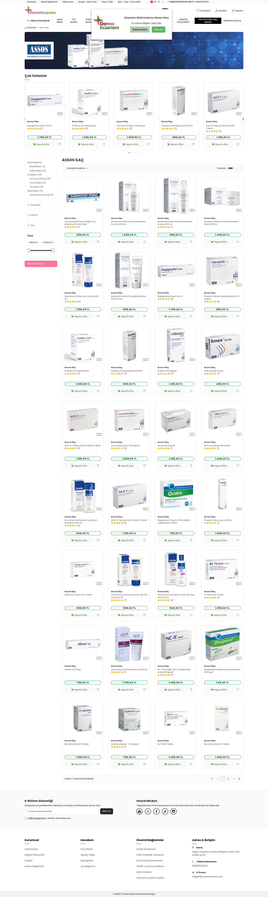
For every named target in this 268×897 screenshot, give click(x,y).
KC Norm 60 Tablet (214, 595)
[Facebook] (156, 811)
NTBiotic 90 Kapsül (167, 371)
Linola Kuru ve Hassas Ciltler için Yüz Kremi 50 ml (129, 596)
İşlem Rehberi (143, 872)
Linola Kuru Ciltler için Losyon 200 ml (81, 297)
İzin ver (158, 29)
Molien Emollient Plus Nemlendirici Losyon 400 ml (128, 223)
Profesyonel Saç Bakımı (208, 21)
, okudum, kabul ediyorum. (49, 818)
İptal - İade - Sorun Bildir (129, 1)
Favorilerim (86, 849)
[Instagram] (173, 811)
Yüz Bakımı (36, 186)
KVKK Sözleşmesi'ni (37, 818)
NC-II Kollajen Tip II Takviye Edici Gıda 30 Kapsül (174, 671)
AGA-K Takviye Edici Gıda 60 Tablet (83, 445)
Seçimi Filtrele (35, 263)
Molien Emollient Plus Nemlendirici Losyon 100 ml (175, 223)
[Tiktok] (165, 811)
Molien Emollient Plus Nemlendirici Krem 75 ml (128, 297)
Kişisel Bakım (35, 190)
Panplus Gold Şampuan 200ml (177, 126)
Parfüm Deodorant (183, 21)
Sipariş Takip (87, 854)
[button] (129, 152)
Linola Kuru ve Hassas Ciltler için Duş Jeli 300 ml (176, 596)
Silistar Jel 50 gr (73, 669)
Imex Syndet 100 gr (213, 371)
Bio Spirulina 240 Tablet (77, 744)
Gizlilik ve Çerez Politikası (150, 866)
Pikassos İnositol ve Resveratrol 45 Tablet (221, 297)
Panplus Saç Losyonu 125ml (218, 520)
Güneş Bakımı (89, 21)
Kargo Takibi (107, 1)
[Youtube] (139, 811)
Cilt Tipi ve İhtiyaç (40, 178)
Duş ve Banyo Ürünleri (42, 195)
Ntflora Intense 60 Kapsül (217, 445)
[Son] (239, 779)
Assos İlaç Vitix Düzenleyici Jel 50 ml (129, 669)
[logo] (40, 10)
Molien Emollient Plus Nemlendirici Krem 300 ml (221, 223)
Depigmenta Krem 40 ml (39, 126)
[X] (148, 811)
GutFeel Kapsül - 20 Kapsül (125, 744)
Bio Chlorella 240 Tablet (216, 744)
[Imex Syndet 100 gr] (222, 345)
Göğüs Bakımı (38, 170)
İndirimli (34, 215)
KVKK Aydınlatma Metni (149, 860)
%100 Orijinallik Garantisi (149, 854)
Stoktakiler (35, 205)
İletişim (28, 860)
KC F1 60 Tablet (165, 744)
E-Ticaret (124, 894)
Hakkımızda (68, 1)
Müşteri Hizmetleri (34, 854)
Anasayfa (31, 1)
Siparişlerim (86, 860)
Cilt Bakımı (73, 21)
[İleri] (234, 779)
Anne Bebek (60, 21)
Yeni (32, 225)
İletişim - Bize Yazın (87, 1)
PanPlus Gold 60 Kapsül (84, 126)
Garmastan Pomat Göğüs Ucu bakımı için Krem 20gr (80, 223)
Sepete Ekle (42, 144)
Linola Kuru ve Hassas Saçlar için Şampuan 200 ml (81, 521)
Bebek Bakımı (37, 166)
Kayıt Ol (107, 811)
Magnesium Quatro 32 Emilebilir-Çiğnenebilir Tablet (174, 521)
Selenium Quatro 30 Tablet (78, 595)
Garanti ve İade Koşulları (150, 877)
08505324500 (200, 865)
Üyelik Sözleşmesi (146, 849)
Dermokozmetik (232, 20)
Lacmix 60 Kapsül (166, 445)
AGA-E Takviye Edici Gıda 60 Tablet (220, 127)
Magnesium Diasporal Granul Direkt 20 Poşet (222, 671)
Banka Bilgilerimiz (49, 1)
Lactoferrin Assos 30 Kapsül (131, 126)
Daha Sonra (140, 29)
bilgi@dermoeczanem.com (207, 876)
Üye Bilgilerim (87, 866)
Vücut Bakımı (38, 182)
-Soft (116, 894)
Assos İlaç (33, 121)
